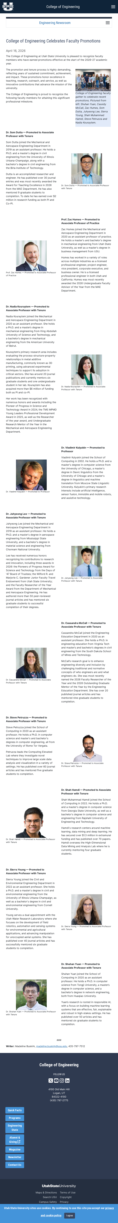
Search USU (50, 1197)
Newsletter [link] (14, 1157)
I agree (69, 1215)
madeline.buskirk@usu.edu (51, 1046)
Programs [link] (15, 1118)
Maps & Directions (46, 1192)
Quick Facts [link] (15, 1110)
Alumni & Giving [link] (16, 1140)
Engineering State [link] (15, 1128)
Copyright (66, 1197)
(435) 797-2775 (59, 1100)
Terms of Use (67, 1192)
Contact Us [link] (14, 1165)
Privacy (64, 1201)
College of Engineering (63, 7)
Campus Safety (48, 1201)
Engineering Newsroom (55, 23)
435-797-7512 (76, 1046)
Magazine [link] (14, 1149)
